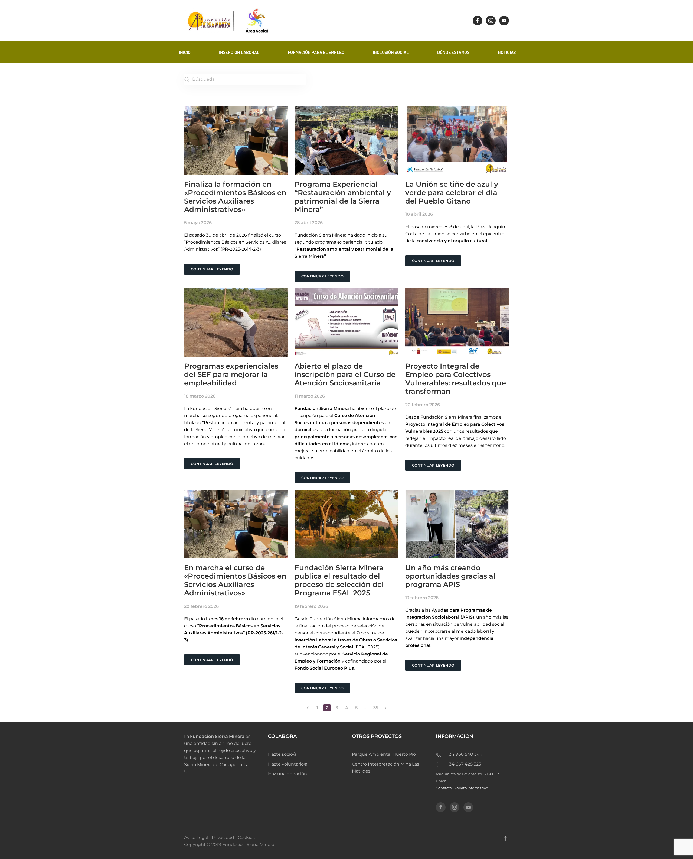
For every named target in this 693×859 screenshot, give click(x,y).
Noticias (507, 52)
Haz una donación (287, 773)
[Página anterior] (307, 707)
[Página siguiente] (385, 707)
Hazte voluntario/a (287, 764)
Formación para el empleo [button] (316, 52)
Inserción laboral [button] (239, 52)
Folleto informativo (471, 788)
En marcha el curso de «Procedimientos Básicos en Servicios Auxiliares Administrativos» (235, 580)
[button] (505, 838)
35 (375, 707)
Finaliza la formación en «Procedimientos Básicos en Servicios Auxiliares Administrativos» (235, 197)
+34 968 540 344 (465, 754)
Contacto (444, 788)
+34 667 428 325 (464, 764)
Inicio (185, 52)
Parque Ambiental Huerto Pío (384, 754)
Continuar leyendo (212, 269)
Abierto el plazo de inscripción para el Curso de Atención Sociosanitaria (345, 374)
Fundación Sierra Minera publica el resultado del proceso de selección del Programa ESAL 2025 (339, 580)
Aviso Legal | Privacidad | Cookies (219, 837)
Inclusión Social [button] (391, 52)
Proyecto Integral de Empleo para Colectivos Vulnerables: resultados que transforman (455, 379)
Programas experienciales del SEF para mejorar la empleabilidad (231, 374)
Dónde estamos (453, 52)
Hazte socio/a (282, 754)
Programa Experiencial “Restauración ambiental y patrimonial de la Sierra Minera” (343, 197)
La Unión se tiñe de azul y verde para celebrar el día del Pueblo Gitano (451, 192)
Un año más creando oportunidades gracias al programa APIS (450, 576)
